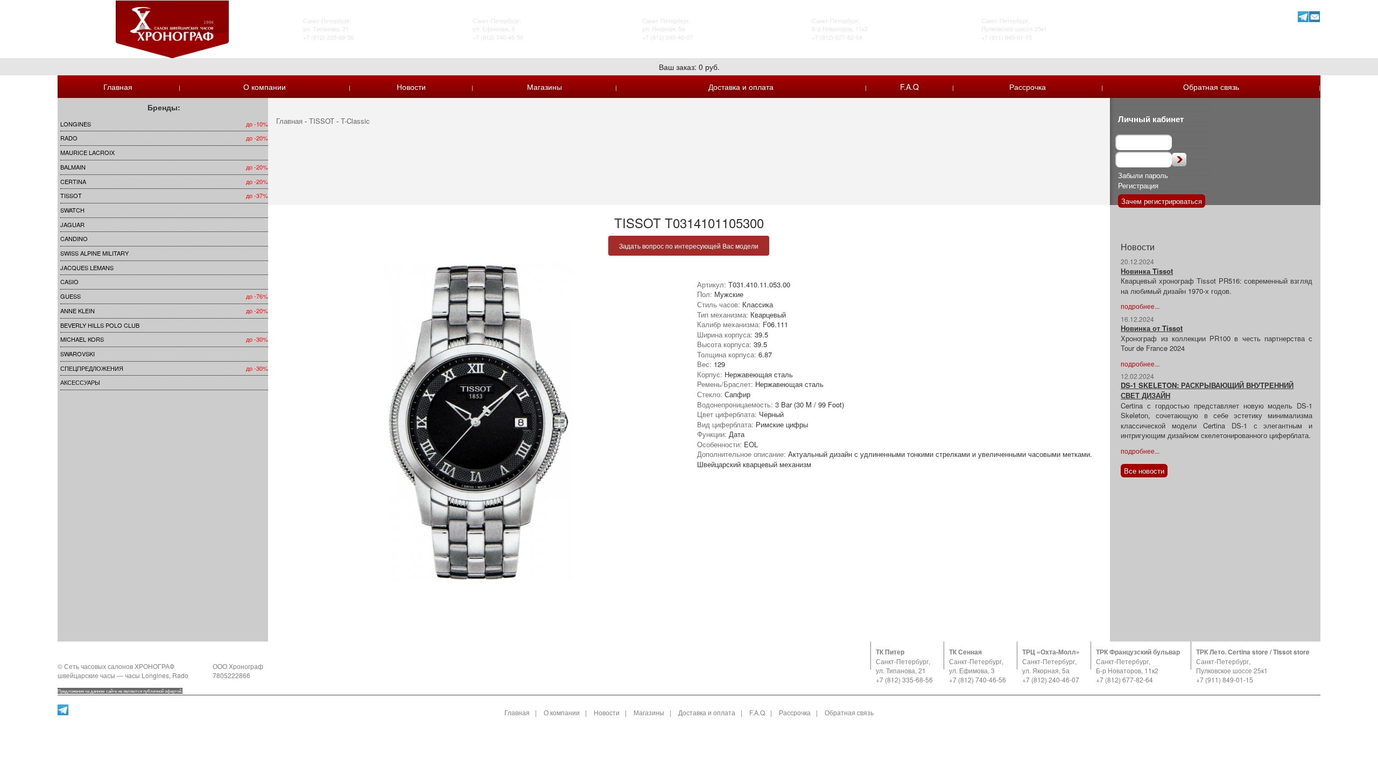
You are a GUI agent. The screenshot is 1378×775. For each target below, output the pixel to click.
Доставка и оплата (741, 86)
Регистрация (1138, 185)
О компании (264, 86)
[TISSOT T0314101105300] (478, 422)
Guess (70, 296)
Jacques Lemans (87, 267)
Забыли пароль (1143, 175)
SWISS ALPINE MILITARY (94, 253)
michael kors (82, 339)
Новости (411, 86)
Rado (69, 137)
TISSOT (71, 195)
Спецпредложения (91, 368)
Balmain (73, 167)
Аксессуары (80, 382)
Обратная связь (1211, 86)
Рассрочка (1027, 86)
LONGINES (75, 123)
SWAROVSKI (77, 353)
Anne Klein (77, 310)
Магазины (544, 86)
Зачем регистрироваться (1161, 201)
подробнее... (1140, 306)
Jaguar (72, 224)
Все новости (1144, 471)
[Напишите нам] (1314, 16)
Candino (74, 238)
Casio (69, 281)
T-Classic (355, 121)
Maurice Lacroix (87, 152)
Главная (117, 86)
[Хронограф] (172, 28)
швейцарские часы (86, 675)
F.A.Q (909, 86)
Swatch (72, 210)
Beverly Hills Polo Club (99, 325)
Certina (73, 181)
